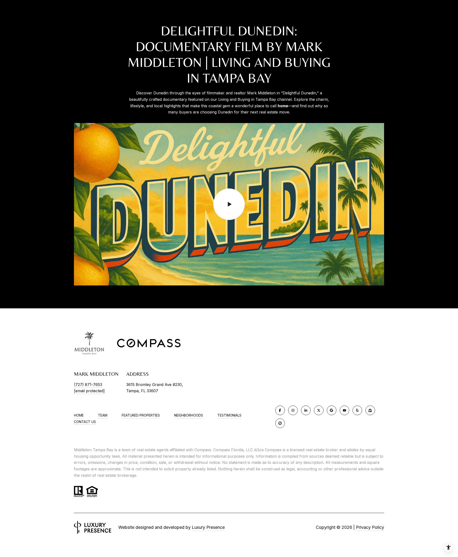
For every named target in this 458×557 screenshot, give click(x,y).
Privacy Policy (370, 527)
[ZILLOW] (370, 410)
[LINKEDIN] (306, 410)
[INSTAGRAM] (293, 410)
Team (102, 415)
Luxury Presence (208, 527)
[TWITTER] (318, 410)
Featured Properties (141, 415)
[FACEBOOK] (280, 410)
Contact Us (85, 422)
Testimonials (229, 415)
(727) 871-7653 (88, 384)
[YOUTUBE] (344, 410)
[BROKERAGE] (280, 423)
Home (79, 415)
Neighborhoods (188, 415)
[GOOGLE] (331, 410)
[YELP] (357, 410)
